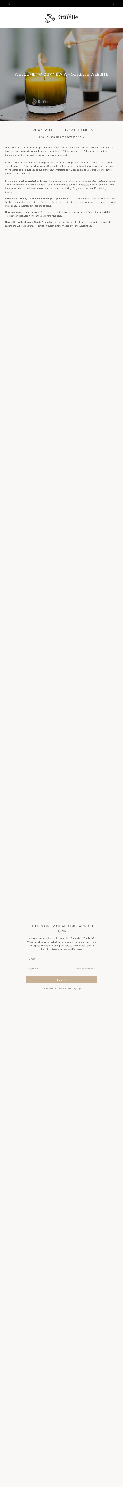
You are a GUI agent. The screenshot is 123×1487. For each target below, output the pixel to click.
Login (61, 980)
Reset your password (86, 968)
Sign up (77, 988)
